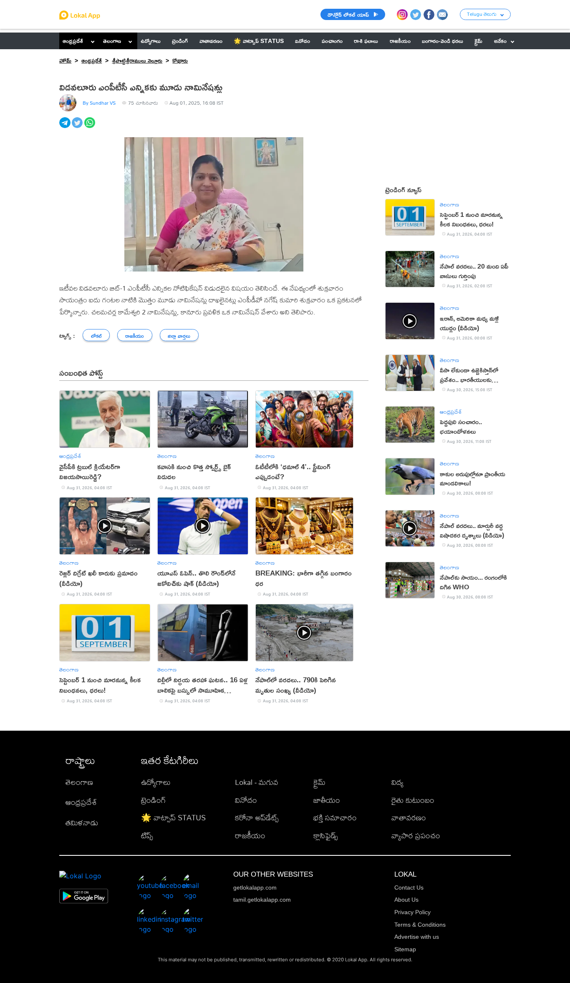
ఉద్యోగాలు (156, 782)
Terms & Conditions (420, 924)
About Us (406, 899)
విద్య (397, 782)
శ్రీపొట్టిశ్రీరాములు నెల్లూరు (137, 60)
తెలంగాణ (112, 40)
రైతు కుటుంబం (412, 800)
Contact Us (409, 887)
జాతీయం (326, 800)
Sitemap (405, 949)
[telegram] (65, 127)
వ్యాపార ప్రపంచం (415, 835)
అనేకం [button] (500, 40)
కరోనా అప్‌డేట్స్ (257, 817)
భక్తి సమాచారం (335, 817)
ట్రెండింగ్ (153, 800)
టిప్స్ (147, 835)
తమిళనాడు (82, 822)
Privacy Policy (412, 912)
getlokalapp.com (255, 887)
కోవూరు (180, 60)
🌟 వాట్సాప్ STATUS (173, 817)
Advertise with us (416, 936)
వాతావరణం (408, 817)
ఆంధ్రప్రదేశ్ (73, 40)
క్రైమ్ (319, 782)
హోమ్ (65, 60)
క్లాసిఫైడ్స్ (325, 835)
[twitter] (78, 127)
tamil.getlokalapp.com (262, 899)
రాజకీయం (250, 835)
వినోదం (246, 800)
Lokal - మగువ (256, 782)
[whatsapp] (90, 127)
